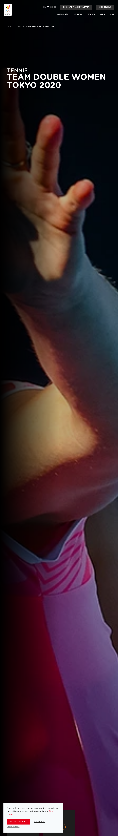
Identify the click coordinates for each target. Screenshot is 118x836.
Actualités (62, 14)
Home (9, 26)
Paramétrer (39, 822)
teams (18, 26)
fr (48, 7)
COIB (112, 14)
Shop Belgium (105, 7)
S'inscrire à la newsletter (76, 7)
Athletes (78, 14)
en (51, 7)
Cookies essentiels (13, 826)
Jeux (102, 14)
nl (44, 7)
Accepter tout (19, 822)
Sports (91, 14)
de (55, 7)
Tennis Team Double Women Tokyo (40, 26)
